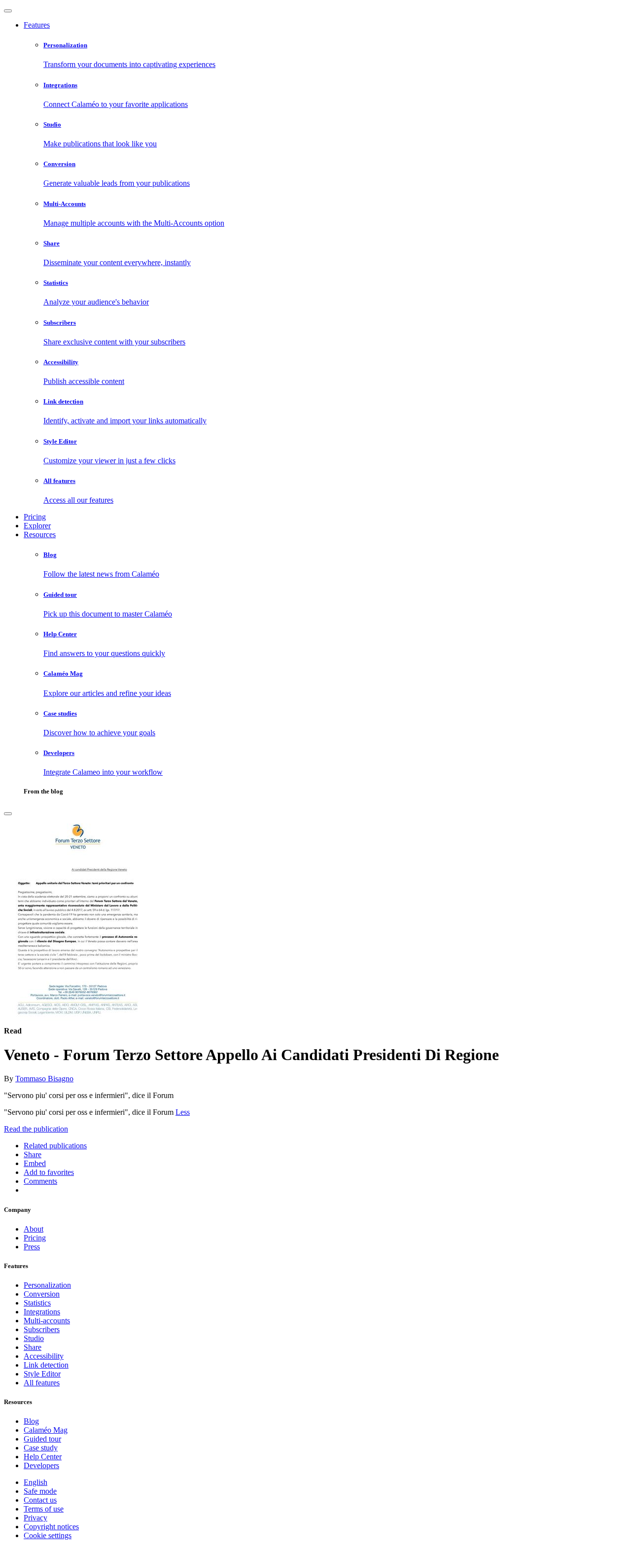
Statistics (37, 1303)
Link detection (46, 1365)
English (35, 1482)
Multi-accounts (47, 1320)
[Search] (8, 813)
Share (32, 1347)
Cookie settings (47, 1535)
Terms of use (44, 1509)
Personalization (47, 1285)
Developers (41, 1465)
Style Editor (42, 1374)
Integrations (42, 1311)
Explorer (37, 525)
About (33, 1229)
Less (182, 1112)
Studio (34, 1338)
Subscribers (42, 1329)
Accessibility (44, 1356)
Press (32, 1246)
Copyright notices (51, 1526)
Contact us (40, 1500)
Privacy (35, 1518)
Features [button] (37, 25)
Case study (41, 1448)
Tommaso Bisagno (44, 1078)
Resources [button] (40, 534)
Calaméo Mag (46, 1430)
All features (42, 1382)
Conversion (42, 1294)
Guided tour (42, 1439)
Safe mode (40, 1491)
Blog (31, 1421)
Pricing (35, 517)
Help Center (43, 1456)
